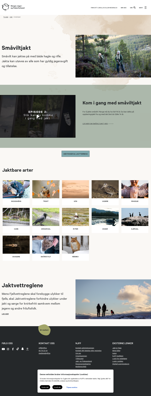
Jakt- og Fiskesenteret (84, 361)
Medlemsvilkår (81, 366)
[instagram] (8, 349)
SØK (131, 8)
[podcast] (27, 349)
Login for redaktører (119, 358)
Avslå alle (57, 387)
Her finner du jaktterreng (75, 154)
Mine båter (116, 350)
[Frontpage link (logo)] (5, 7)
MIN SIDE (123, 8)
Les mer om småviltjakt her (95, 123)
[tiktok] (17, 349)
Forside (6, 17)
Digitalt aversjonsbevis (120, 364)
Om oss (78, 353)
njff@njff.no (43, 348)
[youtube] (3, 349)
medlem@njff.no (44, 353)
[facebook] (13, 349)
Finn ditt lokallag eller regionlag (104, 8)
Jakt (11, 17)
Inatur (114, 353)
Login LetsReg (117, 361)
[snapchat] (22, 349)
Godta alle (45, 387)
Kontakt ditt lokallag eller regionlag (88, 350)
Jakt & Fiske (116, 348)
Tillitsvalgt (79, 358)
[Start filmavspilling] (38, 116)
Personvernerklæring (83, 364)
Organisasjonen (81, 356)
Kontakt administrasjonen (85, 348)
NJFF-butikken (117, 356)
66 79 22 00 (43, 350)
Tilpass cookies (71, 387)
